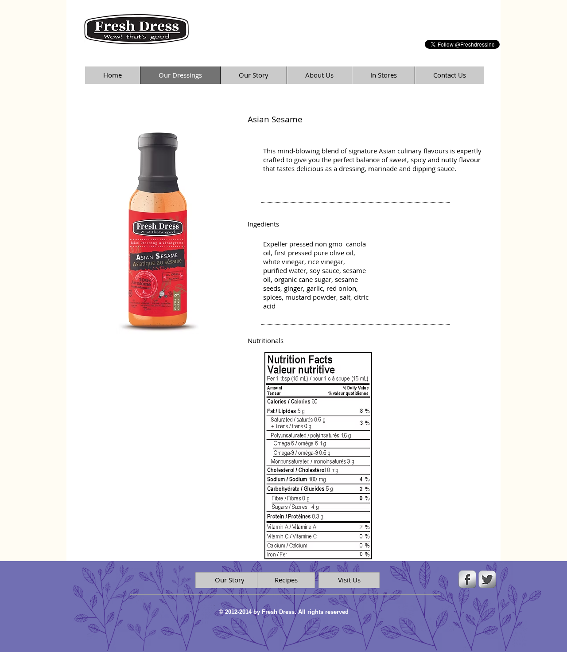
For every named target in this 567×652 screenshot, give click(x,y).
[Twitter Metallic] (487, 579)
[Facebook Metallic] (467, 579)
